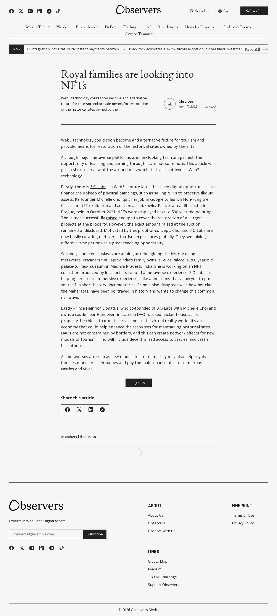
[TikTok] (58, 11)
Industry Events (237, 27)
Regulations (167, 27)
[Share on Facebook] (67, 409)
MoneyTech (36, 27)
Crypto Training (139, 34)
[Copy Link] (102, 409)
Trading (129, 27)
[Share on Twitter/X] (79, 409)
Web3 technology (77, 140)
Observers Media (145, 609)
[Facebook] (11, 11)
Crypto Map (157, 561)
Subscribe (254, 11)
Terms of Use (243, 515)
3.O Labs (98, 186)
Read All (252, 49)
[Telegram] (49, 11)
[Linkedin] (39, 11)
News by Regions (199, 27)
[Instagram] (30, 11)
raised (112, 217)
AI (148, 27)
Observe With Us (161, 531)
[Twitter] (21, 11)
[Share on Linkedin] (91, 409)
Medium (154, 569)
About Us (155, 515)
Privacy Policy (243, 523)
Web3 (61, 27)
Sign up (138, 382)
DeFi (109, 27)
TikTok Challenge (162, 577)
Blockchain (85, 27)
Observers (186, 101)
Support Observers (163, 584)
